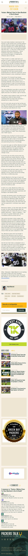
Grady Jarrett (7, 293)
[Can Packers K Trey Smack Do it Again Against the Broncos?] (5, 390)
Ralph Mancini (18, 16)
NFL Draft (13, 296)
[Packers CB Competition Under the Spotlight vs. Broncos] (5, 381)
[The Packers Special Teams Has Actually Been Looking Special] (5, 356)
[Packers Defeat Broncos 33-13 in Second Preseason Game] (5, 364)
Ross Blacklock (20, 296)
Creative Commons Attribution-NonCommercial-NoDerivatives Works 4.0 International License (13, 549)
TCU (6, 298)
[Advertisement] (14, 37)
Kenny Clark (7, 296)
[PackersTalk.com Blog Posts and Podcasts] (14, 2)
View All (13, 350)
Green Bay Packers (16, 293)
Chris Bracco (9, 553)
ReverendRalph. (5, 278)
